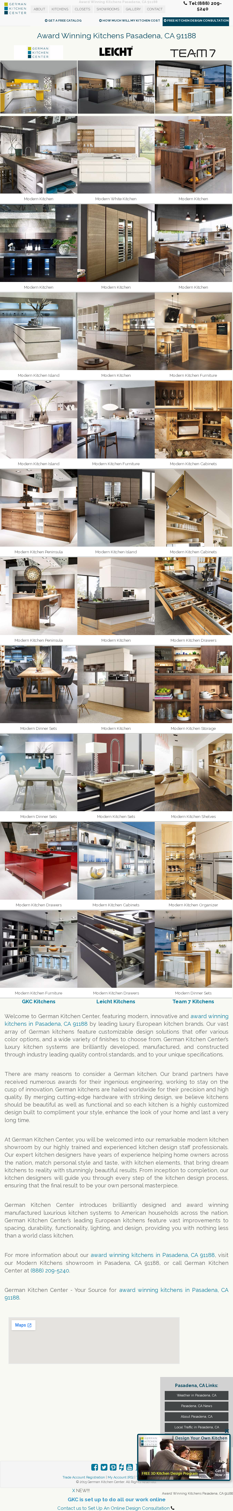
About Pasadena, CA (196, 1417)
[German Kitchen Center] (15, 13)
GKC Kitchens (39, 1001)
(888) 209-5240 (50, 1270)
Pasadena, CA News (196, 1406)
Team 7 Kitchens (193, 1001)
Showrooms (107, 9)
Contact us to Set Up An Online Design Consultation (113, 1508)
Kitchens (60, 9)
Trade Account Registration (83, 1477)
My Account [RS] (120, 1477)
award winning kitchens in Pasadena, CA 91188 (153, 1255)
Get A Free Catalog (65, 20)
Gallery (133, 9)
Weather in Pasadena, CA (196, 1395)
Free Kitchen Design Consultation (198, 20)
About (39, 9)
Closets (82, 9)
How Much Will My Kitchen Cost (131, 20)
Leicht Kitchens (115, 1001)
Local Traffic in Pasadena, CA (196, 1427)
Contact (155, 9)
